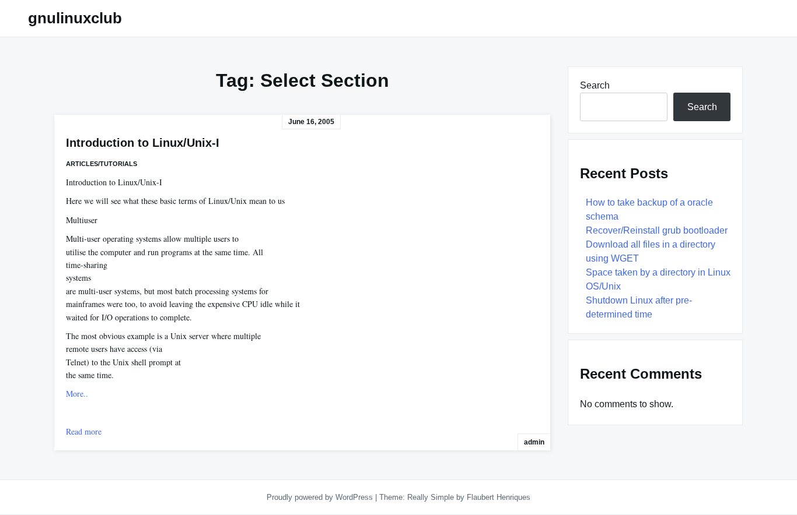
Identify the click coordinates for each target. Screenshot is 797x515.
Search (595, 85)
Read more (84, 431)
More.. (77, 393)
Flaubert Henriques (498, 497)
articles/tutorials (101, 163)
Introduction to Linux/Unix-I (142, 142)
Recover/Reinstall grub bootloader (657, 230)
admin (534, 442)
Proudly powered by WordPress (321, 497)
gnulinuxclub (75, 18)
